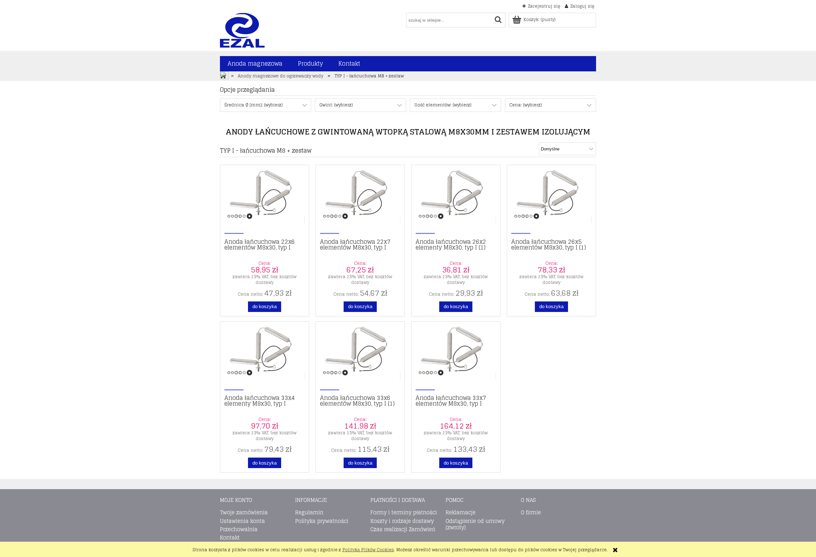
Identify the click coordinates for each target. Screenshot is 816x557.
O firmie (531, 512)
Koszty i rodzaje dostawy (402, 521)
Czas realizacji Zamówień (402, 529)
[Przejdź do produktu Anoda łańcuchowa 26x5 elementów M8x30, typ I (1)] (551, 201)
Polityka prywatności (321, 521)
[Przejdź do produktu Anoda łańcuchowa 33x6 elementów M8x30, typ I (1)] (360, 357)
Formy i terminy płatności (403, 512)
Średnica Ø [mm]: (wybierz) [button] (253, 105)
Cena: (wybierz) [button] (525, 105)
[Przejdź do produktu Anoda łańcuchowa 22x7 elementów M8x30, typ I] (360, 201)
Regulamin (309, 512)
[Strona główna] (242, 29)
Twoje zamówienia (244, 512)
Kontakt (230, 537)
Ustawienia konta (242, 521)
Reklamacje (461, 512)
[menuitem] (255, 63)
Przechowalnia (239, 529)
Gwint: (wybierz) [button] (336, 105)
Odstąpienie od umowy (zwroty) (475, 524)
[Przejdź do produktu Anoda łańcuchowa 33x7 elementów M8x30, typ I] (456, 357)
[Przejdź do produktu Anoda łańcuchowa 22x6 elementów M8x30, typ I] (264, 201)
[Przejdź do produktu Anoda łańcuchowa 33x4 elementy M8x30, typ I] (264, 357)
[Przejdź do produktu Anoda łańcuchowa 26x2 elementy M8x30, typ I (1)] (456, 201)
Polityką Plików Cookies (368, 549)
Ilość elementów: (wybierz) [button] (442, 105)
